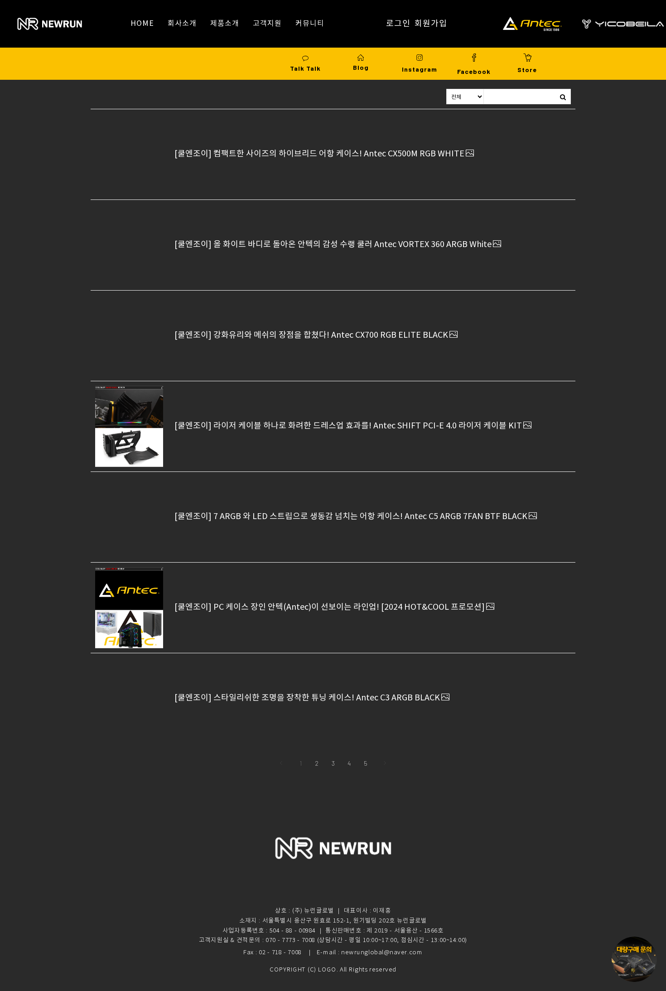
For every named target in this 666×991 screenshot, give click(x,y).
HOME (142, 23)
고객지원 (267, 23)
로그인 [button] (398, 24)
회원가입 (431, 24)
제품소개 (224, 23)
